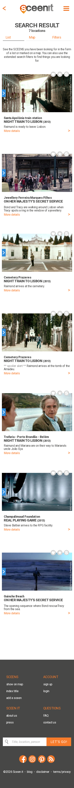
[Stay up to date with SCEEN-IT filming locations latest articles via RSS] (51, 762)
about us (11, 715)
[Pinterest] (41, 762)
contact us (49, 722)
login (46, 691)
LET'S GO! (59, 742)
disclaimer (42, 772)
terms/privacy (62, 772)
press (10, 722)
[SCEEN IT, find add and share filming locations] (37, 14)
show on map (14, 684)
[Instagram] (32, 762)
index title (12, 691)
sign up (47, 684)
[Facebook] (23, 762)
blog (29, 772)
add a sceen (14, 698)
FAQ (46, 715)
